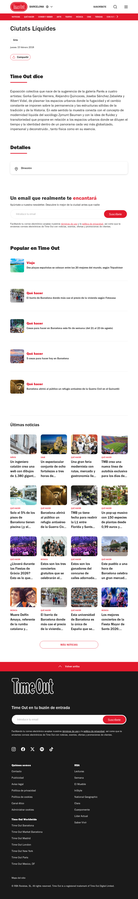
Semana (79, 778)
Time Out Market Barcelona (27, 832)
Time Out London (21, 845)
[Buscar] (115, 7)
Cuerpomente (82, 810)
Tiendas (99, 17)
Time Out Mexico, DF (23, 864)
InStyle (78, 791)
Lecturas (79, 771)
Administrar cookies (23, 810)
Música (79, 17)
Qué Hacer (29, 17)
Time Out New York (22, 851)
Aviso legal (18, 784)
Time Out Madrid (21, 838)
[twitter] (32, 749)
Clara (77, 803)
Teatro (68, 17)
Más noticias (69, 645)
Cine (89, 17)
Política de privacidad (24, 791)
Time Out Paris (20, 857)
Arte (59, 17)
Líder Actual (81, 816)
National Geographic (85, 797)
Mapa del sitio (18, 878)
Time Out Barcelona (23, 826)
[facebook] (23, 749)
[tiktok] (51, 749)
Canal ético (18, 803)
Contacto (17, 771)
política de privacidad (92, 224)
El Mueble (80, 784)
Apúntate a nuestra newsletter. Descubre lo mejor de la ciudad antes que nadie (55, 205)
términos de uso (69, 224)
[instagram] (14, 749)
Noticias (16, 17)
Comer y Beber (45, 17)
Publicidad (18, 778)
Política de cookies (22, 797)
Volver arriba (72, 666)
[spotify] (42, 749)
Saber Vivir (80, 822)
